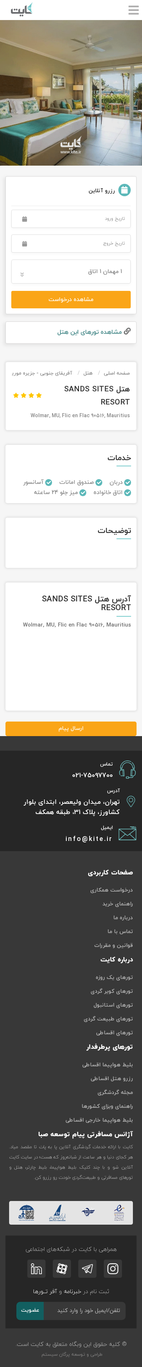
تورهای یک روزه (114, 977)
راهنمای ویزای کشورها (107, 1106)
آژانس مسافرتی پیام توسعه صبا (85, 1134)
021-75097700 (92, 775)
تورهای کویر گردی (112, 991)
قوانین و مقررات (113, 945)
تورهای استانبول (113, 1005)
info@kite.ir (89, 839)
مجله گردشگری (115, 1093)
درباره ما (123, 918)
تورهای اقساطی (114, 1033)
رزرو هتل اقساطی (112, 1079)
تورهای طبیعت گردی (108, 1019)
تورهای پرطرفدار (109, 1047)
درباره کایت (116, 959)
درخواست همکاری (111, 890)
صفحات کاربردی (110, 872)
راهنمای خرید (117, 904)
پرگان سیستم (55, 1354)
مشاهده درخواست (71, 300)
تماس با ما (120, 932)
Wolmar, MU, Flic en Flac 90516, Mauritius (80, 415)
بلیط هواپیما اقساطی (107, 1065)
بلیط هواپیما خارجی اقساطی (99, 1120)
